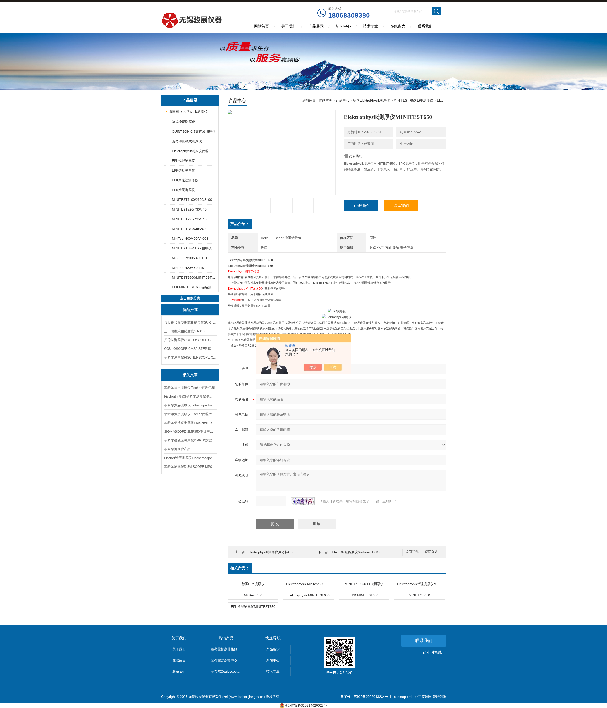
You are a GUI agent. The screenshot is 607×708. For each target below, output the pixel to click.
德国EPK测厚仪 (253, 584)
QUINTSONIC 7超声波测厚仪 (194, 131)
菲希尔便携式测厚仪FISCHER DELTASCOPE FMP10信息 (190, 423)
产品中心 (342, 100)
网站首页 (261, 26)
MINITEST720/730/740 (189, 209)
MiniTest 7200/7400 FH (189, 258)
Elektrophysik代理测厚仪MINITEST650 (421, 584)
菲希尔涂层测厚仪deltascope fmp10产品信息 (190, 405)
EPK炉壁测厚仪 (183, 170)
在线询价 (361, 206)
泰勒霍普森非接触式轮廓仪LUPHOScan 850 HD (227, 649)
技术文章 (370, 26)
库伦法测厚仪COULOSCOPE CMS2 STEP (190, 340)
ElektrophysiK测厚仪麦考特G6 (270, 552)
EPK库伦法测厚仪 (185, 180)
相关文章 (190, 375)
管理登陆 (439, 697)
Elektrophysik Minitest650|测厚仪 (310, 584)
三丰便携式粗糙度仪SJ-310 (184, 331)
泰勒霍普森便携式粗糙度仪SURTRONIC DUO (190, 322)
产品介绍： (239, 224)
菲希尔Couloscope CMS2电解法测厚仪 (227, 671)
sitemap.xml (403, 697)
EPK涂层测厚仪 (183, 190)
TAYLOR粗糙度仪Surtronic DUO (356, 552)
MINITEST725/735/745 (189, 219)
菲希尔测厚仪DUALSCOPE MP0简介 (190, 467)
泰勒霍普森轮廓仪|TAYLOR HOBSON (227, 660)
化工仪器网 (423, 697)
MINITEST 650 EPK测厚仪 (192, 248)
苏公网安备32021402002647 (305, 705)
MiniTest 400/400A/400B (190, 238)
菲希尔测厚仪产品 (177, 449)
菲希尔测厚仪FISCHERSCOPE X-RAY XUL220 (190, 357)
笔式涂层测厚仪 (183, 122)
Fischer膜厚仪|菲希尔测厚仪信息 (188, 396)
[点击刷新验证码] (303, 501)
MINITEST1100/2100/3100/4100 (194, 200)
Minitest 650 (253, 595)
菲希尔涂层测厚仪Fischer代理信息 (189, 387)
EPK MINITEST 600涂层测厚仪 (194, 287)
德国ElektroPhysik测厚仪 (188, 111)
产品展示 (316, 26)
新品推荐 (190, 310)
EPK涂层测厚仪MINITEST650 (253, 607)
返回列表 (431, 552)
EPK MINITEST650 (364, 595)
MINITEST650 (419, 595)
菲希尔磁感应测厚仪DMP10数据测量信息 (190, 440)
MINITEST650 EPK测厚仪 (364, 584)
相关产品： (239, 568)
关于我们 (288, 26)
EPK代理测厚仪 (183, 161)
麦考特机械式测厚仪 (187, 141)
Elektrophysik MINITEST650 (308, 595)
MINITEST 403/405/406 (189, 229)
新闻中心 (343, 26)
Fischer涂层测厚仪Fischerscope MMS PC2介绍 (190, 458)
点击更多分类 (190, 298)
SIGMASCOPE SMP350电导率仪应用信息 (190, 431)
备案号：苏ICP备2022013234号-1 (365, 697)
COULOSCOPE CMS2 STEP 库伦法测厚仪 (190, 349)
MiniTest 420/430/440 (188, 268)
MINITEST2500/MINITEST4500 (194, 277)
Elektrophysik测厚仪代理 (190, 151)
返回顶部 (412, 552)
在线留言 (397, 26)
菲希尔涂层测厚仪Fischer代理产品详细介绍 (190, 414)
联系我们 (425, 26)
